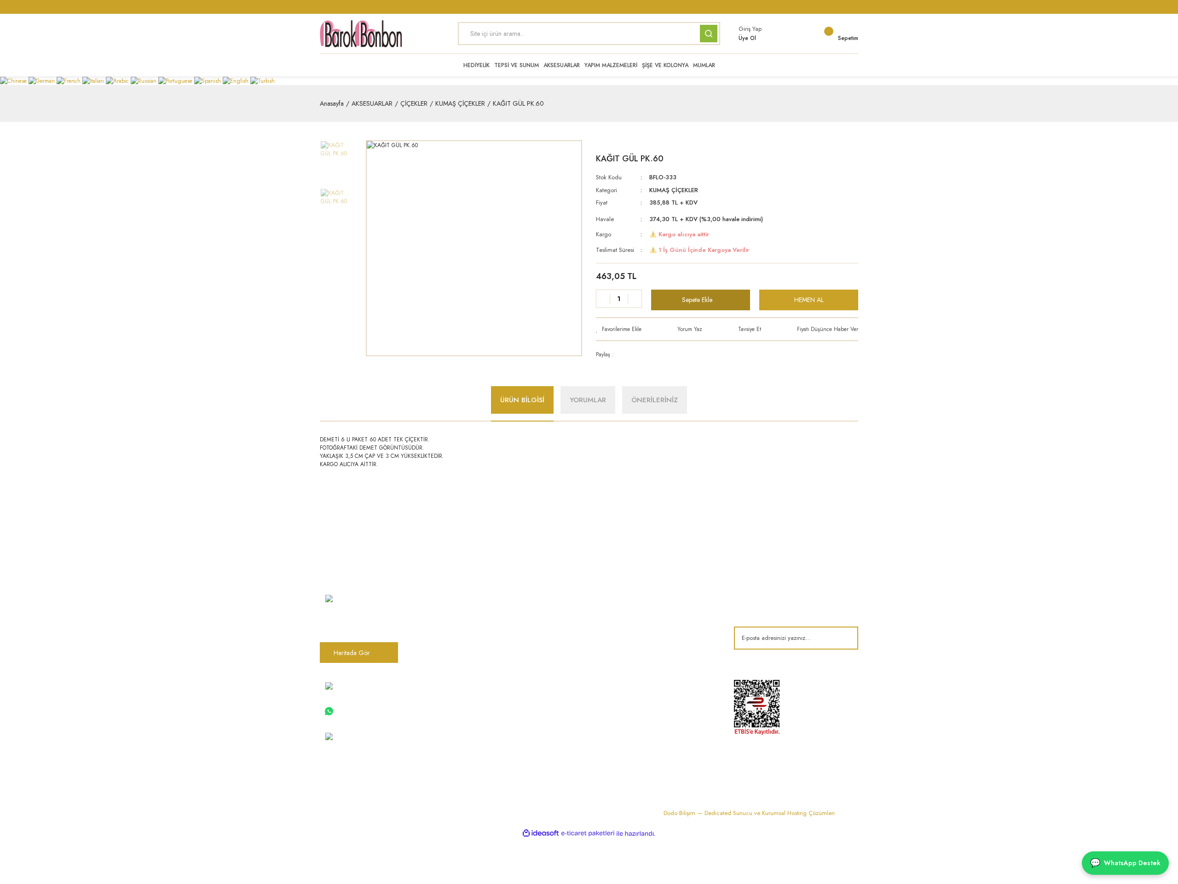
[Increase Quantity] (634, 298)
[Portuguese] (176, 80)
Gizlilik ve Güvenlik (667, 626)
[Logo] (361, 33)
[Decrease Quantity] (603, 298)
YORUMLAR (588, 400)
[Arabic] (118, 80)
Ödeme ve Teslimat (667, 611)
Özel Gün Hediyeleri (578, 641)
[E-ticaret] (588, 833)
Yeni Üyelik (472, 742)
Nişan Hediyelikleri (575, 595)
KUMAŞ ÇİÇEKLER (673, 190)
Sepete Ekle (697, 299)
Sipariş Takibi (475, 726)
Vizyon (467, 611)
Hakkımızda (473, 595)
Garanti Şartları (662, 641)
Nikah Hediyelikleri (575, 611)
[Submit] (844, 638)
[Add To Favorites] (618, 329)
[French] (69, 80)
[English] (236, 80)
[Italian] (94, 80)
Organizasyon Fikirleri (579, 696)
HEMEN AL (809, 299)
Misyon (467, 626)
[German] (43, 80)
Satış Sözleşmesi (664, 595)
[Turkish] (262, 80)
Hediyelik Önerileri (575, 711)
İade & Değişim (663, 656)
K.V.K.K (467, 696)
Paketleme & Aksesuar (579, 656)
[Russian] (144, 80)
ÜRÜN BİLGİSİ (522, 400)
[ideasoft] (540, 833)
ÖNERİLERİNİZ (654, 400)
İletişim (467, 641)
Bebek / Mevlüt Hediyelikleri (587, 626)
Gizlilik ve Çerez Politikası (492, 711)
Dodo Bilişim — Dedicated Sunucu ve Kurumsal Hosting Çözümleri (749, 813)
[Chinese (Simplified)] (14, 80)
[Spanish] (208, 80)
